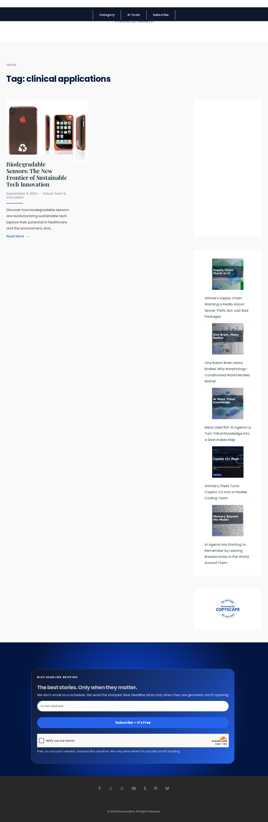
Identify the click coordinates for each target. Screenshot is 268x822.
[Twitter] (110, 788)
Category (107, 15)
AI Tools (133, 15)
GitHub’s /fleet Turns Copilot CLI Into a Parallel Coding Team (226, 492)
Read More (18, 236)
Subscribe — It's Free (133, 722)
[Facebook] (100, 788)
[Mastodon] (156, 788)
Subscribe (161, 15)
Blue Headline (126, 811)
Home (11, 64)
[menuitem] (107, 15)
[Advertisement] (228, 169)
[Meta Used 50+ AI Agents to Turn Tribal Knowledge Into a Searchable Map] (228, 403)
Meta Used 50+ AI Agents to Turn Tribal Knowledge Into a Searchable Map (228, 433)
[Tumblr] (145, 788)
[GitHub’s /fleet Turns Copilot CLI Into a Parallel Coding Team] (228, 462)
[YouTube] (134, 788)
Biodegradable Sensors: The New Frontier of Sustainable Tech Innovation (36, 174)
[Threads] (122, 788)
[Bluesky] (167, 788)
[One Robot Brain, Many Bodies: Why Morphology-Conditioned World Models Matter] (228, 339)
